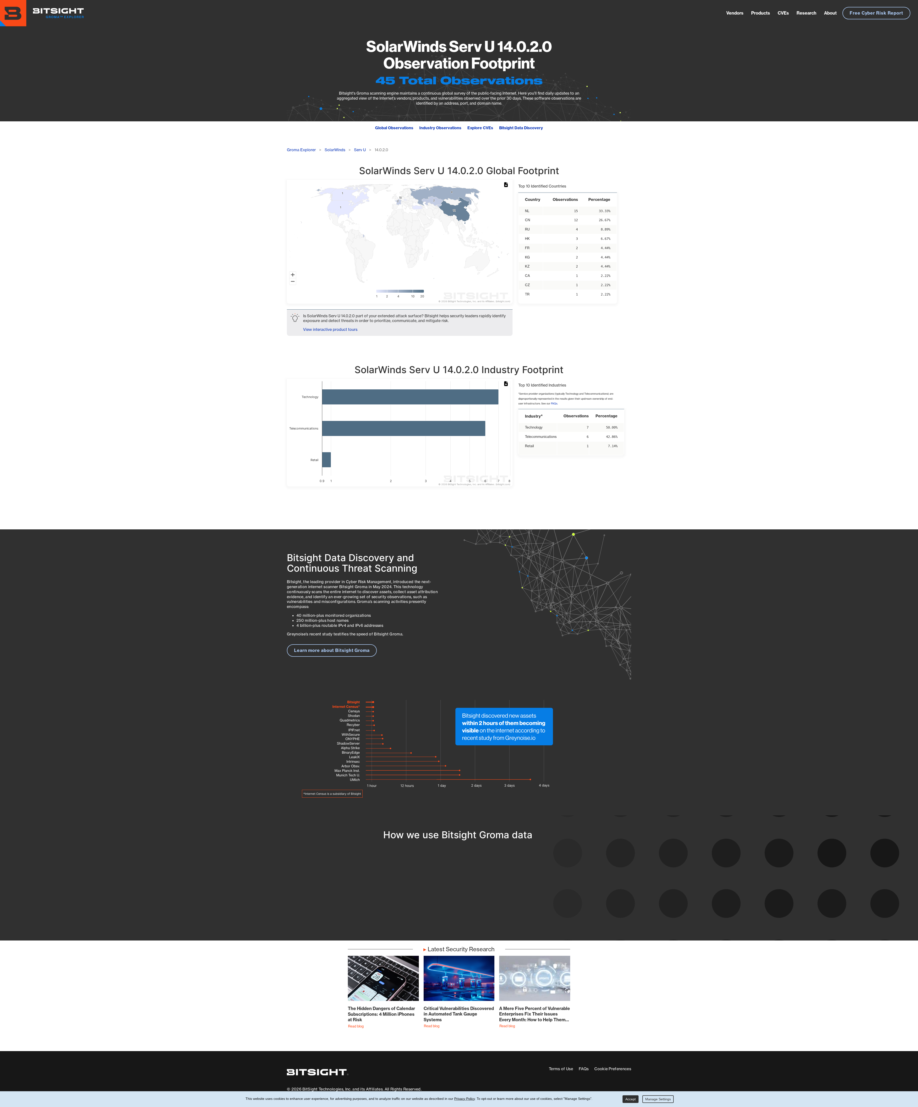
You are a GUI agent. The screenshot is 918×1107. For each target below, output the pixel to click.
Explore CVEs (480, 127)
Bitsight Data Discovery (521, 127)
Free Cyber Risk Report (876, 13)
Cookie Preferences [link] (612, 1068)
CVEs (783, 13)
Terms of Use (561, 1068)
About (830, 13)
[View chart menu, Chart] (506, 184)
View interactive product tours (330, 329)
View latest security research (325, 891)
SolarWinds (335, 149)
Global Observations (394, 127)
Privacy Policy (464, 1099)
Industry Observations (440, 127)
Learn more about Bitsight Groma (332, 650)
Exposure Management (436, 896)
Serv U (360, 149)
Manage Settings (658, 1099)
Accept (630, 1099)
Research (806, 13)
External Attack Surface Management (568, 896)
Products (760, 13)
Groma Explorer (301, 149)
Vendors (734, 13)
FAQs (554, 403)
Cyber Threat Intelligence (438, 914)
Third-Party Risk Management (443, 905)
